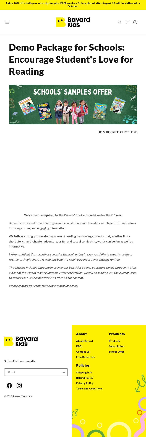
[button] (7, 22)
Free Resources (85, 356)
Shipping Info (84, 372)
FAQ (79, 346)
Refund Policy (84, 377)
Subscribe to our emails (19, 361)
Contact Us (83, 351)
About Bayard (84, 340)
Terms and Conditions (89, 388)
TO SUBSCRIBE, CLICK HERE (118, 132)
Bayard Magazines (22, 396)
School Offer (116, 351)
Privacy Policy (84, 383)
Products (114, 340)
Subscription (116, 346)
